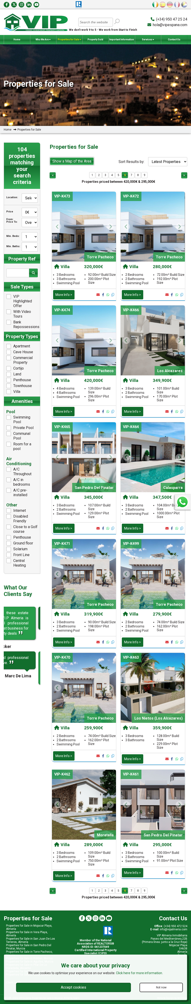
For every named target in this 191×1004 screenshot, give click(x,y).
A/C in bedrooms (21, 482)
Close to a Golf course (25, 529)
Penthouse (22, 380)
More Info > (63, 295)
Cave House (23, 352)
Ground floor (23, 543)
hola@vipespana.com (170, 25)
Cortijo (18, 368)
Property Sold (95, 39)
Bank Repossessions (25, 324)
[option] (84, 227)
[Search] (116, 21)
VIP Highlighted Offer (22, 301)
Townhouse (22, 386)
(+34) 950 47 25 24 (171, 19)
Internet (19, 510)
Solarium (20, 549)
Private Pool (23, 428)
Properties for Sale (69, 39)
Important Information (121, 39)
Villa (16, 391)
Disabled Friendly (20, 518)
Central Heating (19, 563)
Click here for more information (139, 973)
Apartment (21, 346)
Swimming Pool (21, 419)
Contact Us (174, 39)
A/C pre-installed (20, 492)
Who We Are (42, 39)
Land (17, 374)
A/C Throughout (22, 471)
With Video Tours (22, 314)
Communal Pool (21, 435)
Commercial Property (23, 360)
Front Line (21, 555)
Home (17, 39)
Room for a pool (22, 446)
